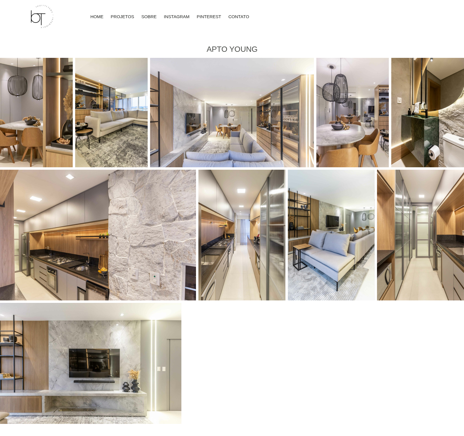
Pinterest (209, 16)
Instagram (176, 16)
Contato (238, 16)
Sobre (149, 16)
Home (96, 16)
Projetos (122, 16)
